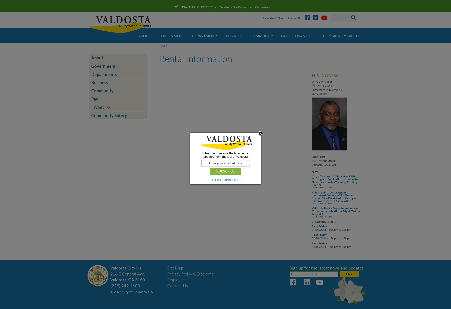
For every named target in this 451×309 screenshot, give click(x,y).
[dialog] (225, 158)
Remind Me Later (232, 179)
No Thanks (216, 179)
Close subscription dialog (260, 133)
